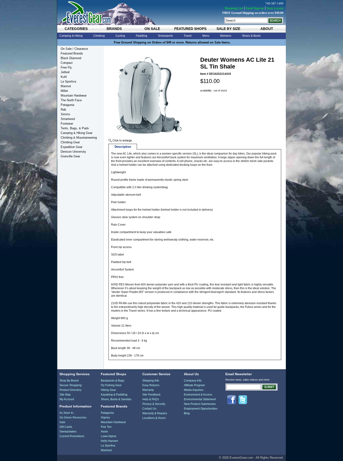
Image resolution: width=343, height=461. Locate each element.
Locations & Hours (154, 418)
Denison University (73, 151)
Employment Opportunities (200, 408)
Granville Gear (70, 156)
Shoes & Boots (251, 35)
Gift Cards (66, 427)
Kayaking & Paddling (114, 394)
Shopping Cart (234, 8)
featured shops (190, 29)
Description (123, 146)
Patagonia (67, 105)
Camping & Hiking (71, 35)
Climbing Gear (70, 142)
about (266, 29)
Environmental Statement (200, 399)
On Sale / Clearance (74, 48)
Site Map (65, 394)
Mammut (106, 450)
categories (76, 29)
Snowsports (165, 35)
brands (114, 29)
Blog (187, 413)
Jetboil (65, 72)
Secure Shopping (71, 385)
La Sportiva (68, 81)
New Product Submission (200, 404)
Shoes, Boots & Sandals (116, 399)
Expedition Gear (71, 147)
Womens (225, 35)
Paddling (141, 35)
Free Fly (66, 67)
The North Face (71, 100)
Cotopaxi (67, 63)
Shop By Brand (69, 380)
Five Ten (106, 427)
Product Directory (70, 390)
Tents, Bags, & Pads (75, 128)
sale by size (228, 29)
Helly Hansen (109, 441)
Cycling (120, 35)
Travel (188, 35)
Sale (62, 422)
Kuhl (64, 77)
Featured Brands (72, 53)
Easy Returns (150, 385)
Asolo (104, 431)
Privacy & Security (153, 404)
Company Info (193, 380)
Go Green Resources (73, 417)
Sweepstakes (68, 431)
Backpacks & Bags (112, 380)
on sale (152, 29)
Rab (63, 109)
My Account (67, 399)
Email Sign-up (255, 8)
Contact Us (149, 408)
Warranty (148, 390)
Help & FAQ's (150, 399)
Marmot (66, 86)
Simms (65, 114)
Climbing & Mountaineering (79, 137)
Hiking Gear (108, 390)
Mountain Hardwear (74, 95)
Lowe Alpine (108, 436)
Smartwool (68, 119)
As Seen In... (67, 412)
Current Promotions (72, 436)
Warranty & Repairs (154, 413)
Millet (64, 91)
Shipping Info (150, 380)
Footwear (67, 123)
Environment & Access (198, 394)
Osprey (105, 417)
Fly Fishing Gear (111, 385)
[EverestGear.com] (171, 12)
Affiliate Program (194, 385)
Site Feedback (151, 394)
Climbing (99, 35)
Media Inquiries (193, 390)
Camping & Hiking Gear (76, 133)
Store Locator (275, 8)
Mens (205, 35)
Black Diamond (71, 58)
